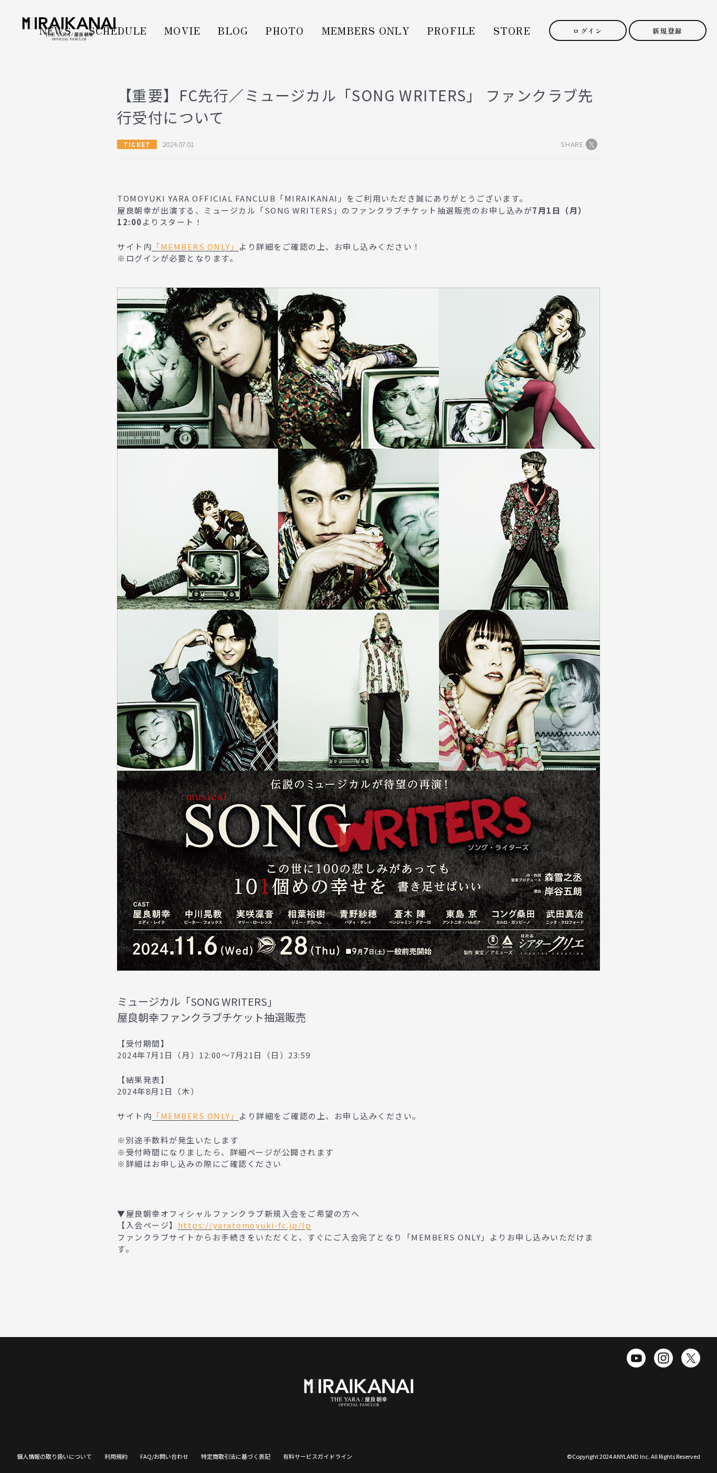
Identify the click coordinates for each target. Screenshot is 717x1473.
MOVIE (182, 30)
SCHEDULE (118, 30)
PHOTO (285, 30)
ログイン (588, 31)
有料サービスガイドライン (317, 1456)
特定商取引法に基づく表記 (235, 1456)
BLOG (233, 30)
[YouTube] (636, 1358)
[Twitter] (690, 1358)
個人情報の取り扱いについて (54, 1456)
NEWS (55, 30)
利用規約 (116, 1456)
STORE (512, 30)
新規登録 (667, 31)
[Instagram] (663, 1358)
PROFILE (451, 30)
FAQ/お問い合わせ (164, 1456)
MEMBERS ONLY (366, 30)
